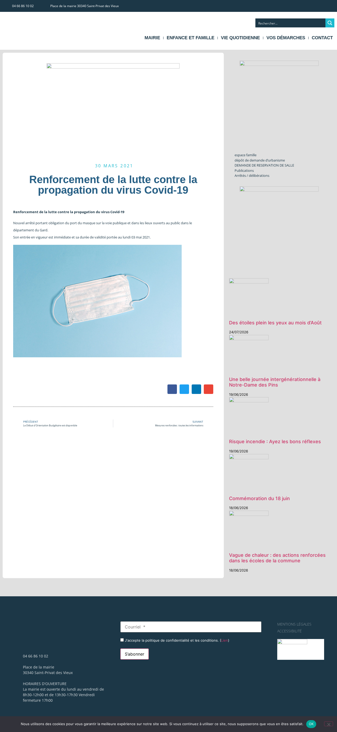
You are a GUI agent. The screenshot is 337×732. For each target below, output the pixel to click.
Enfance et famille (190, 37)
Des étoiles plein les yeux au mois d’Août (275, 322)
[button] (172, 389)
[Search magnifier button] (329, 22)
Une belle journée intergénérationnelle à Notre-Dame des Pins (274, 382)
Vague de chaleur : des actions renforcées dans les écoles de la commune (277, 558)
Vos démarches (285, 37)
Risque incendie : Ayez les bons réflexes (275, 441)
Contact (322, 37)
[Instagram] (329, 6)
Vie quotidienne (240, 37)
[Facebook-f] (320, 6)
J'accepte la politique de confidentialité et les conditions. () (176, 640)
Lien (224, 640)
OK (311, 724)
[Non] (328, 723)
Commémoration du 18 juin (259, 498)
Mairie (152, 37)
